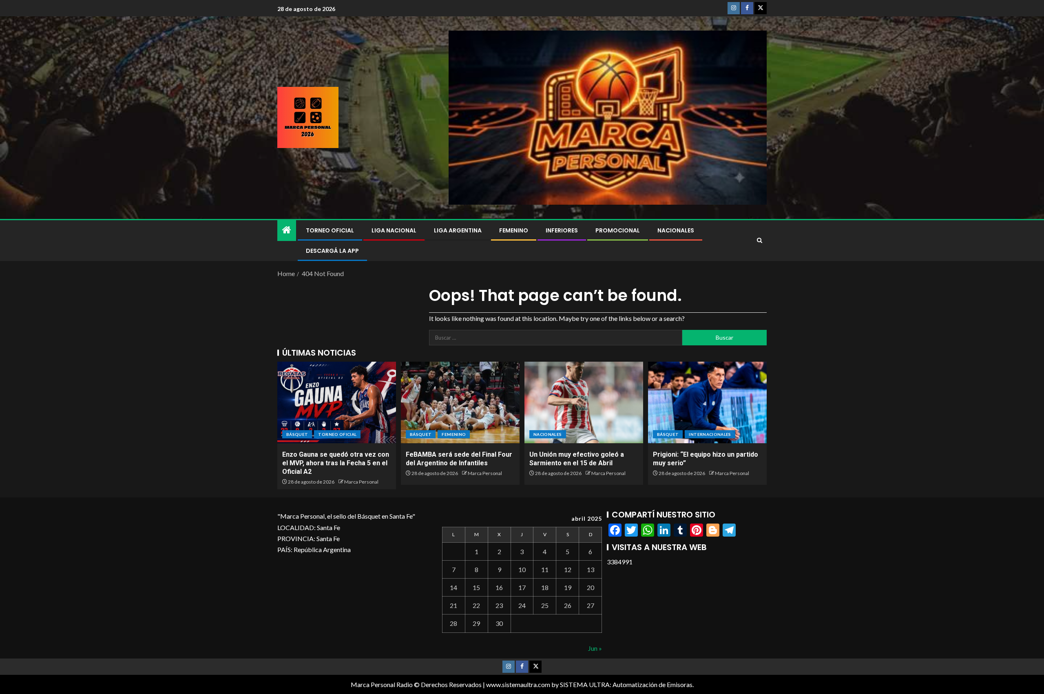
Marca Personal (361, 482)
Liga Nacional (394, 230)
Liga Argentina (458, 230)
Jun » (595, 648)
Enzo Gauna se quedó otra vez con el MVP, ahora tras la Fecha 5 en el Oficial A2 (335, 463)
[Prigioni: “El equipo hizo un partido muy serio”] (707, 402)
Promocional (617, 230)
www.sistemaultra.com (518, 684)
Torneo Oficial (330, 230)
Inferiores (562, 230)
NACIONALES (675, 230)
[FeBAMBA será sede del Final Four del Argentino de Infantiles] (460, 402)
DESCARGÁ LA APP (332, 251)
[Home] (286, 230)
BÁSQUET (297, 434)
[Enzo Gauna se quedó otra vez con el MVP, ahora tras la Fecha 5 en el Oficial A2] (336, 402)
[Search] (759, 240)
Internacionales (710, 434)
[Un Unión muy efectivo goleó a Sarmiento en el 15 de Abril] (583, 402)
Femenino (513, 230)
